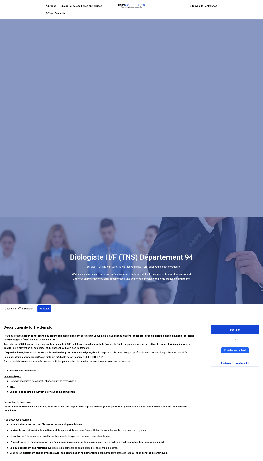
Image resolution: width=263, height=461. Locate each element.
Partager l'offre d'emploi (235, 363)
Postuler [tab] (44, 308)
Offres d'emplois (55, 13)
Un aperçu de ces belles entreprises (81, 6)
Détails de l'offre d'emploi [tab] (19, 308)
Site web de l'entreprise (203, 6)
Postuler (235, 329)
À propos (51, 6)
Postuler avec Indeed (235, 350)
